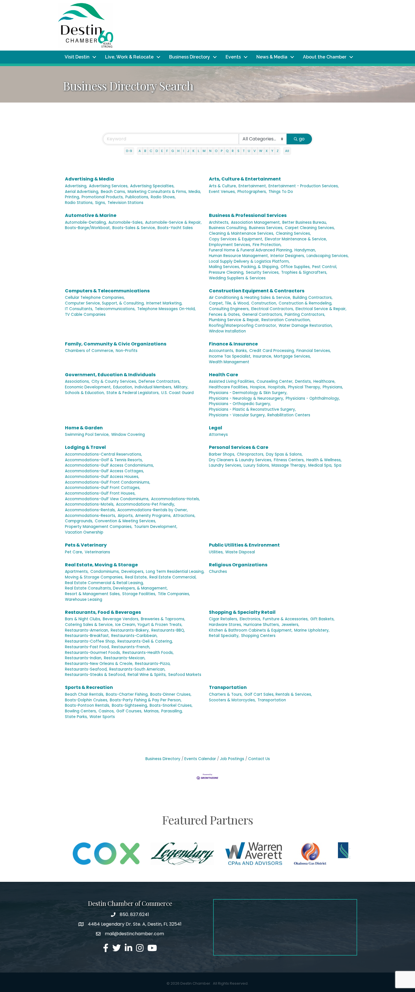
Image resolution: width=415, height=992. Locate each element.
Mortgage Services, (292, 356)
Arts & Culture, (223, 186)
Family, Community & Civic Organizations (115, 344)
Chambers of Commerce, (89, 350)
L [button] (198, 151)
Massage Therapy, (289, 465)
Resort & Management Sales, (93, 594)
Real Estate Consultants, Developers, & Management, (116, 588)
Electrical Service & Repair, (321, 309)
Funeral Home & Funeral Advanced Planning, (251, 250)
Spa (337, 465)
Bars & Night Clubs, (83, 619)
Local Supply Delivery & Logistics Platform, (249, 261)
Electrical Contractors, (272, 309)
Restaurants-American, (87, 630)
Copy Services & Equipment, (236, 239)
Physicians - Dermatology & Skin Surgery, (248, 392)
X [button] (267, 151)
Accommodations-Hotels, (175, 499)
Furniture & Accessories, (286, 619)
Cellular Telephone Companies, (95, 297)
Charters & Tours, (226, 694)
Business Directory (189, 57)
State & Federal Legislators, (133, 392)
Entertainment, (253, 186)
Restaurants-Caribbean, (134, 635)
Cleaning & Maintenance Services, (241, 233)
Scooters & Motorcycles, (232, 700)
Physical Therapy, (304, 387)
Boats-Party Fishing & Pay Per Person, (146, 700)
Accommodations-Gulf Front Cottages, (102, 487)
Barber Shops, (222, 454)
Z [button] (278, 151)
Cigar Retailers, (223, 619)
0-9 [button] (129, 151)
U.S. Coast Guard (177, 392)
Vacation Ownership (84, 532)
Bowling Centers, (81, 711)
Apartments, (77, 571)
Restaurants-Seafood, (86, 669)
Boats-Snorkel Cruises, (171, 705)
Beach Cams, (113, 191)
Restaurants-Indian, (83, 658)
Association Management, (256, 222)
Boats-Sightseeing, (130, 705)
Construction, (264, 303)
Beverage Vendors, (121, 619)
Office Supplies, (296, 266)
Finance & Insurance (233, 344)
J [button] (188, 151)
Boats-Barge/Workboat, (88, 227)
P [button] (221, 151)
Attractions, (184, 515)
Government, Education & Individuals (110, 374)
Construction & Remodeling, (305, 303)
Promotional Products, (103, 197)
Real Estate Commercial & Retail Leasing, (104, 583)
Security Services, (262, 272)
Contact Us (259, 759)
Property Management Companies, (98, 526)
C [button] (151, 151)
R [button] (233, 151)
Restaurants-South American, (137, 669)
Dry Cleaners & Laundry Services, (240, 460)
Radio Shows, (163, 197)
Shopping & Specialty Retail (242, 612)
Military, (181, 387)
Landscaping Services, (328, 255)
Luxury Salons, (257, 465)
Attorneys (218, 434)
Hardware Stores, (225, 624)
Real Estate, (136, 577)
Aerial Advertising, (82, 191)
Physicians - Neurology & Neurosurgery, (246, 398)
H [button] (178, 151)
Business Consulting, (228, 227)
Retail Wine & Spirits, (147, 674)
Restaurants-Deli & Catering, (145, 641)
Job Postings (232, 759)
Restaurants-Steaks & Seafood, (95, 674)
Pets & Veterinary (86, 545)
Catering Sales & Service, (89, 624)
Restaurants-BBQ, (168, 630)
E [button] (162, 151)
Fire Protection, (267, 244)
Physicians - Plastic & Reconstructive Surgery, (252, 409)
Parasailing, (172, 711)
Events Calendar (200, 759)
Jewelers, (290, 624)
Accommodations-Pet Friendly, (145, 504)
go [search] (302, 139)
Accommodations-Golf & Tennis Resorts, (104, 460)
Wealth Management (229, 362)
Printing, (72, 197)
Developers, (132, 571)
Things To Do (280, 191)
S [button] (238, 151)
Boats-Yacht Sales (175, 227)
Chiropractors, (250, 454)
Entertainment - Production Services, (303, 186)
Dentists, (303, 381)
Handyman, (305, 250)
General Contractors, (262, 314)
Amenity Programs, (153, 515)
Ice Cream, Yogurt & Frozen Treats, (148, 624)
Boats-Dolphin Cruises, (86, 700)
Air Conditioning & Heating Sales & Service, (250, 297)
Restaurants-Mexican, (124, 658)
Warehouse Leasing (83, 599)
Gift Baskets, (322, 619)
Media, (195, 191)
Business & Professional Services (248, 215)
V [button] (255, 151)
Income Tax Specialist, (230, 356)
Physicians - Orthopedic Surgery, (240, 403)
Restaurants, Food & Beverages (103, 612)
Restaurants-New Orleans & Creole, (99, 663)
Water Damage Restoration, (306, 325)
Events (233, 57)
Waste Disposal (240, 552)
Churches (218, 571)
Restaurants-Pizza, (153, 663)
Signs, (100, 202)
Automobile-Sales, (125, 222)
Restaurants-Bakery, (130, 630)
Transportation (228, 687)
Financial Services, (313, 350)
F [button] (167, 151)
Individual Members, (153, 387)
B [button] (145, 151)
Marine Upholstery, (311, 630)
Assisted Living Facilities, (232, 381)
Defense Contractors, (159, 381)
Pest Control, (324, 266)
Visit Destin (77, 57)
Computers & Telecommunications (107, 291)
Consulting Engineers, (229, 309)
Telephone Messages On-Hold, (166, 309)
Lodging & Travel (85, 447)
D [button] (157, 151)
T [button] (243, 151)
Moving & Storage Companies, (94, 577)
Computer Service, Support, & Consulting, (105, 303)
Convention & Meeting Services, (125, 521)
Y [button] (272, 151)
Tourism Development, (155, 526)
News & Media (271, 57)
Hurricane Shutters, (262, 624)
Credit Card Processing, (272, 350)
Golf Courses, (129, 711)
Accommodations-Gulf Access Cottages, (104, 471)
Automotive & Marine (90, 215)
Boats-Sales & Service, (134, 227)
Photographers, (252, 191)
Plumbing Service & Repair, (234, 320)
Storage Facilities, (139, 594)
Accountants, (221, 350)
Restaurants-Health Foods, (148, 652)
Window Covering (128, 434)
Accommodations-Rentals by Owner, (152, 510)
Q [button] (227, 151)
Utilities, (216, 552)
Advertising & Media (89, 179)
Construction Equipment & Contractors (256, 291)
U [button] (249, 151)
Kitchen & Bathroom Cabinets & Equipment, (250, 630)
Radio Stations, (79, 202)
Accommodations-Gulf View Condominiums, (107, 499)
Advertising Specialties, (152, 186)
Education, (123, 387)
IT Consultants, (79, 309)
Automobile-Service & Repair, (173, 222)
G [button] (172, 151)
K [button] (194, 151)
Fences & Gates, (225, 314)
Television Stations (125, 202)
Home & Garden (84, 428)
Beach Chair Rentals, (84, 694)
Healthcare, (324, 381)
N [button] (210, 151)
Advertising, (76, 186)
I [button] (183, 151)
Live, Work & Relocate (129, 57)
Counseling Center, (275, 381)
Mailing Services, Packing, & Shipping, (244, 266)
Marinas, (152, 711)
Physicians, (333, 387)
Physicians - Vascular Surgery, (237, 415)
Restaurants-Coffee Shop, (90, 641)
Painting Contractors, (305, 314)
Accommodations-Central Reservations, (103, 454)
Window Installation (227, 331)
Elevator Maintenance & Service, (296, 239)
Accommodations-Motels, (89, 504)
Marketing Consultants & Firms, (157, 191)
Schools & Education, (85, 392)
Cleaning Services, (293, 233)
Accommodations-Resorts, (90, 515)
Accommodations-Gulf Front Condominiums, (107, 482)
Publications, (137, 197)
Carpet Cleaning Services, (310, 227)
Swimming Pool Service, (87, 434)
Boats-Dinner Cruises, (170, 694)
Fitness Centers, (289, 460)
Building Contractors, (313, 297)
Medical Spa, (320, 465)
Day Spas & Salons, (284, 454)
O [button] (216, 151)
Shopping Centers (258, 635)
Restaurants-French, (131, 647)
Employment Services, (230, 244)
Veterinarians (97, 552)
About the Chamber (324, 57)
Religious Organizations (238, 565)
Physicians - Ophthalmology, (313, 398)
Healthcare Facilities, (228, 387)
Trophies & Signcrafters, (304, 272)
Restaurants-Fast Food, (87, 647)
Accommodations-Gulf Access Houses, (102, 476)
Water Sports (102, 716)
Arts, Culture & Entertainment (245, 179)
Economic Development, (88, 387)
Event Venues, (222, 191)
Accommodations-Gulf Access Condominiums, (109, 465)
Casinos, (107, 711)
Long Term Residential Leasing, (175, 571)
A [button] (140, 151)
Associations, (77, 381)
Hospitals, (277, 387)
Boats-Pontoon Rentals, (87, 705)
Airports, (126, 515)
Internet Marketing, (164, 303)
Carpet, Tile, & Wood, (229, 303)
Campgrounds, (79, 521)
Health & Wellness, (324, 460)
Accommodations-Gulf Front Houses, (100, 493)
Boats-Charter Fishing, (127, 694)
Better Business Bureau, (304, 222)
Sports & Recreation (89, 687)
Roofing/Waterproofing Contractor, (243, 325)
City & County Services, (114, 381)
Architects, (219, 222)
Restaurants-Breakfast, (87, 635)
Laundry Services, (225, 465)
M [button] (204, 151)
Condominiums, (105, 571)
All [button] (287, 151)
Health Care (223, 374)
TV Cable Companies (85, 314)
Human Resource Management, (239, 255)
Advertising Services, (108, 186)
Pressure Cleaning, (226, 272)
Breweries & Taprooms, (163, 619)
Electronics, (250, 619)
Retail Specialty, (224, 635)
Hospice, (258, 387)
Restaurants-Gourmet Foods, (93, 652)
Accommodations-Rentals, (90, 510)
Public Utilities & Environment (244, 545)
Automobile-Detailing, (86, 222)
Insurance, (262, 356)
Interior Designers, (287, 255)
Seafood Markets (184, 674)
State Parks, (76, 716)
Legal (215, 428)
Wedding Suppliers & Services (237, 278)
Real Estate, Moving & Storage (101, 565)
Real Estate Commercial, (172, 577)
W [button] (260, 151)
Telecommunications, (115, 309)
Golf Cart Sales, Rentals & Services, (278, 694)
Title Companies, (174, 594)
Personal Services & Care (238, 447)
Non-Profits (126, 350)
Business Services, (266, 227)
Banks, (242, 350)
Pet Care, (74, 552)
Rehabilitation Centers (288, 415)
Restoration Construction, (286, 320)
